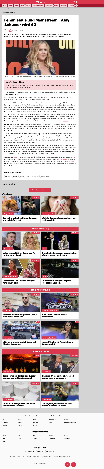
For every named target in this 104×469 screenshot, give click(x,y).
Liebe (34, 435)
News (3, 419)
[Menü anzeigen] (77, 2)
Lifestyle (4, 425)
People (10, 9)
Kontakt (29, 456)
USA (10, 31)
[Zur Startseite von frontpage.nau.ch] (40, 2)
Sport (34, 419)
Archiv (35, 425)
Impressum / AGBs (46, 456)
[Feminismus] (40, 13)
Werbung (12, 456)
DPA (10, 29)
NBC (52, 124)
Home (5, 9)
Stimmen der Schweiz (70, 422)
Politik (19, 419)
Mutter (15, 157)
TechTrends (67, 438)
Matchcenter (52, 419)
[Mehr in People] (40, 229)
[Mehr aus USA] (40, 351)
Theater (65, 121)
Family (66, 435)
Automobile (52, 438)
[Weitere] (76, 5)
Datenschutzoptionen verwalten (62, 456)
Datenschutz (36, 456)
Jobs (23, 456)
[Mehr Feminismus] (40, 290)
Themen (20, 425)
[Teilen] (67, 464)
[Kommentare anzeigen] (73, 464)
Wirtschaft (5, 422)
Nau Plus (35, 422)
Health (4, 435)
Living (19, 435)
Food (3, 438)
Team (18, 456)
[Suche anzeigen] (74, 2)
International (17, 9)
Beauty (4, 441)
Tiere (19, 438)
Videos (20, 422)
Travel (35, 438)
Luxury (51, 435)
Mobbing (64, 159)
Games (51, 422)
